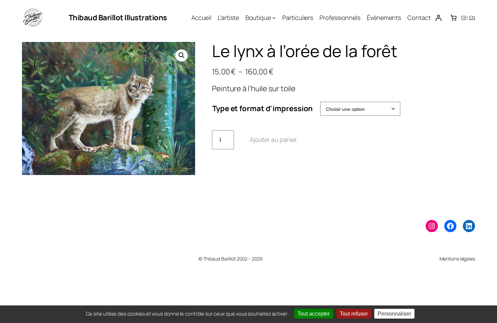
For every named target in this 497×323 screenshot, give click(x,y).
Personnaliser (394, 314)
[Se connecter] (438, 17)
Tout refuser (354, 314)
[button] (181, 55)
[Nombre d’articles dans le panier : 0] (453, 17)
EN (472, 17)
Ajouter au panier (273, 139)
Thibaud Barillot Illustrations (118, 18)
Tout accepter (314, 314)
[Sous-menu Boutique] (274, 18)
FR (464, 17)
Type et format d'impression (262, 108)
